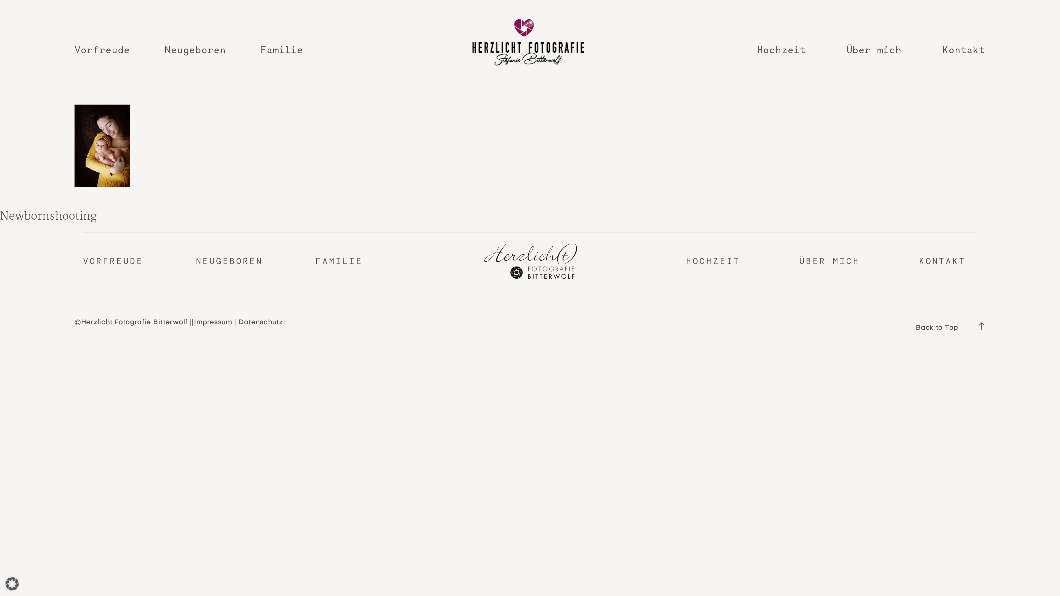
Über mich (874, 49)
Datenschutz (261, 322)
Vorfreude (102, 49)
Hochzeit (781, 49)
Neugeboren (195, 49)
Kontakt (963, 49)
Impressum (213, 322)
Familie (282, 49)
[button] (12, 584)
